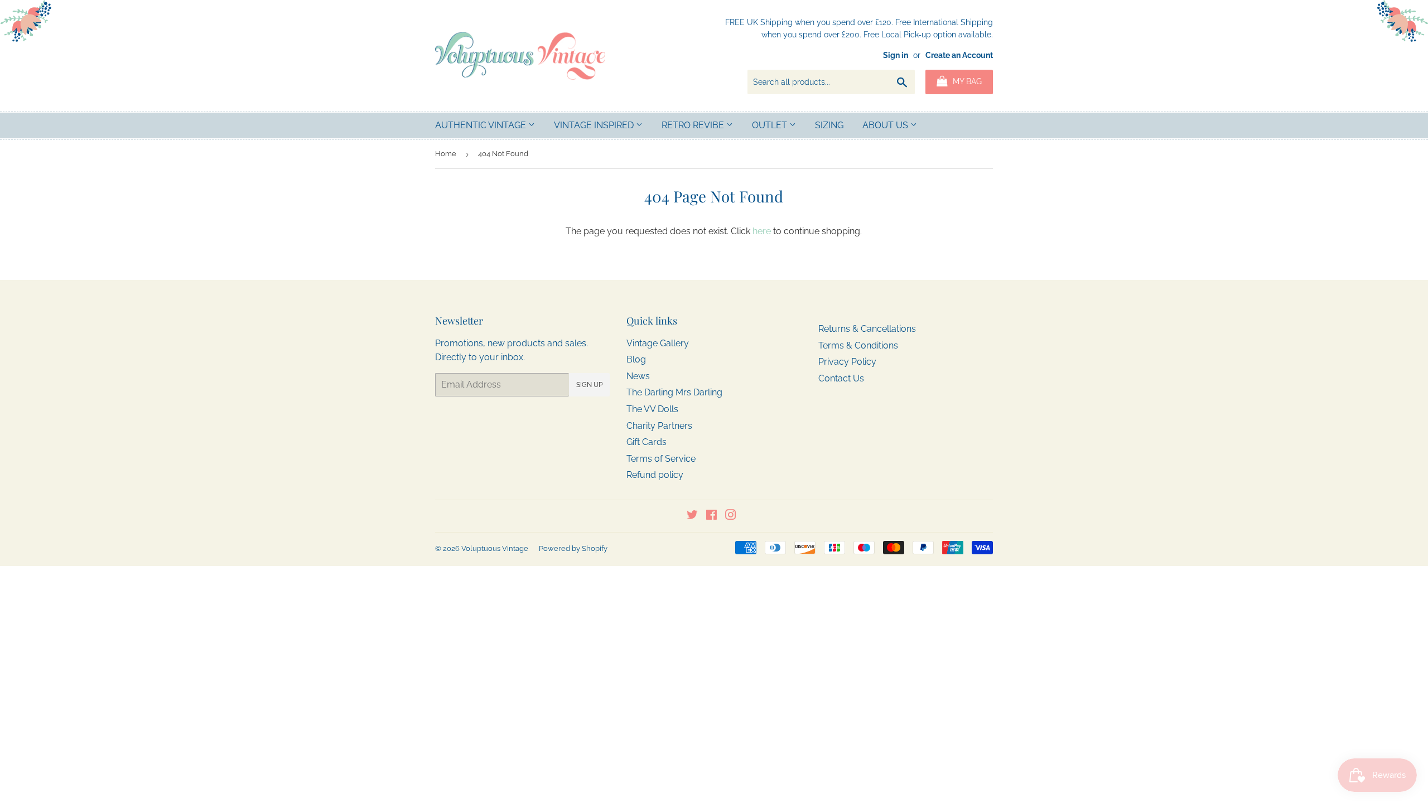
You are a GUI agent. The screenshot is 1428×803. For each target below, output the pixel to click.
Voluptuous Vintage (494, 548)
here (761, 231)
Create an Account (959, 55)
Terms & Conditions (858, 345)
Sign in (895, 55)
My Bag (966, 81)
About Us (886, 125)
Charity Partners (659, 425)
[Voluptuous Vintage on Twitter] (692, 516)
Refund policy (654, 475)
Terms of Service (661, 458)
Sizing (829, 125)
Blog (636, 359)
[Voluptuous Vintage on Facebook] (711, 516)
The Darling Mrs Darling (674, 392)
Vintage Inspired (595, 125)
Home (445, 153)
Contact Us (841, 378)
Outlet (770, 125)
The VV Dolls (652, 409)
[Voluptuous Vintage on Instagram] (730, 516)
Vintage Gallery (657, 343)
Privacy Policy (847, 361)
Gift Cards (646, 442)
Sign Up (589, 385)
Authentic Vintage (481, 125)
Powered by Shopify (573, 548)
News (638, 376)
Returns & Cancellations (867, 328)
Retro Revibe (694, 125)
